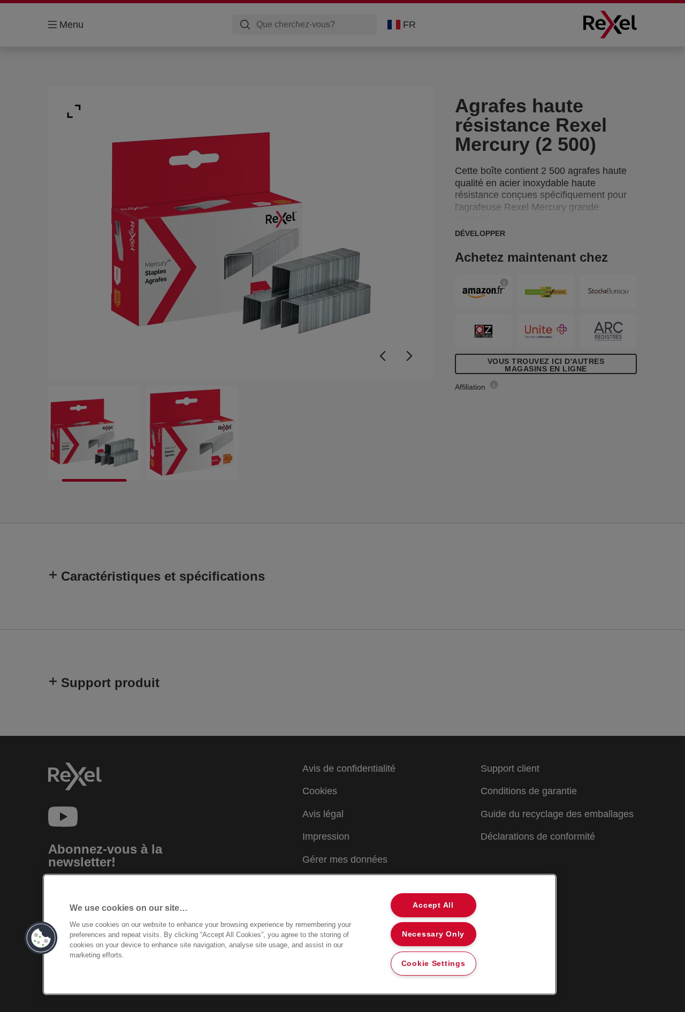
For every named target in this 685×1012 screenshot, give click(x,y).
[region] (300, 934)
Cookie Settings (433, 963)
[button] (41, 938)
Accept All (433, 905)
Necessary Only (433, 934)
